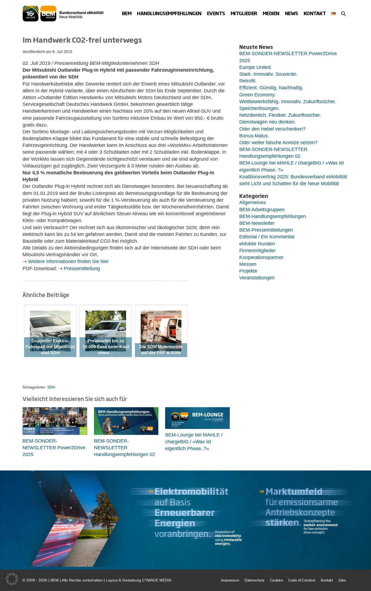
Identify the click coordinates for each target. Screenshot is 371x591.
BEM (127, 13)
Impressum (230, 580)
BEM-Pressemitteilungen (266, 230)
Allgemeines (252, 202)
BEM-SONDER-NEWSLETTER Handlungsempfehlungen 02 (124, 447)
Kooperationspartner (261, 257)
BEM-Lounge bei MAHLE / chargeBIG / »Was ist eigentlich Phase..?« (193, 441)
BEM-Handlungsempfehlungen (272, 216)
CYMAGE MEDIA (156, 580)
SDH (51, 387)
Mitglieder (244, 13)
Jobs (342, 580)
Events (216, 13)
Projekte (248, 271)
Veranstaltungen (257, 277)
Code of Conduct (301, 580)
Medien (271, 13)
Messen (247, 264)
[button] (343, 13)
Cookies (276, 580)
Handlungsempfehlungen (169, 13)
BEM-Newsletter (257, 223)
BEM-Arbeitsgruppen (262, 209)
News (291, 13)
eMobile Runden (257, 243)
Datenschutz (254, 580)
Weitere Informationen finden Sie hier (68, 261)
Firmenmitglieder (257, 250)
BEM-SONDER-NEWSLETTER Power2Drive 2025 (54, 447)
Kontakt (315, 13)
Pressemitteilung (82, 268)
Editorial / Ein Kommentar (267, 236)
